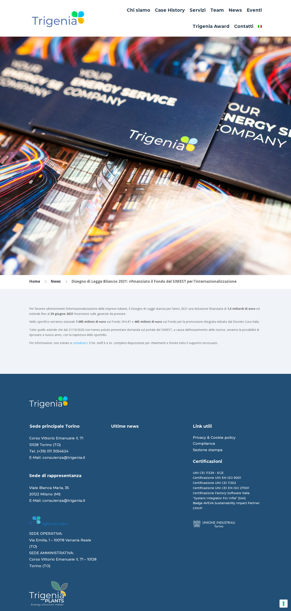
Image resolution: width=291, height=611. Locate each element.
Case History (170, 10)
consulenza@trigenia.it (63, 457)
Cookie (217, 437)
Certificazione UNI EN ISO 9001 (217, 478)
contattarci (80, 343)
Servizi (198, 10)
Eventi (254, 10)
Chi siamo (138, 10)
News (235, 10)
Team (217, 10)
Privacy (199, 437)
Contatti (243, 26)
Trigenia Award (211, 26)
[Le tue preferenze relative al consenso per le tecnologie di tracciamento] (283, 604)
